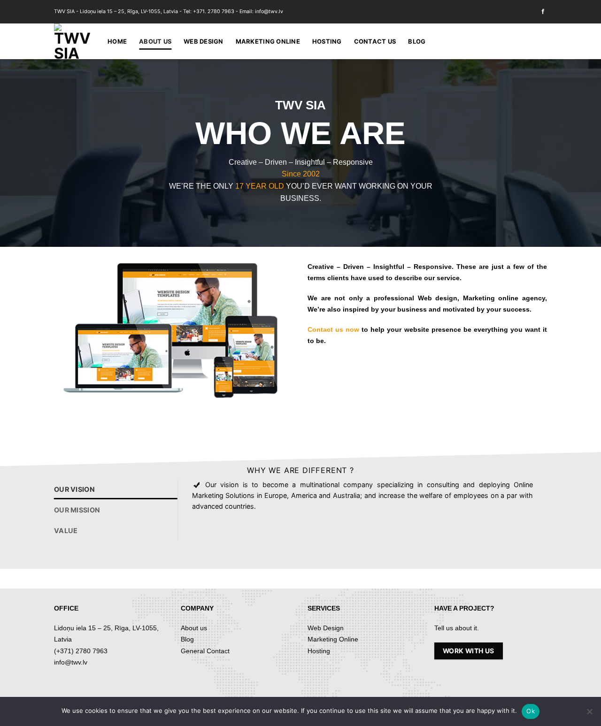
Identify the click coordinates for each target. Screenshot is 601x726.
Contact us (375, 41)
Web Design (326, 628)
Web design (203, 41)
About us (155, 41)
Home (117, 41)
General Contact (205, 651)
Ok (530, 711)
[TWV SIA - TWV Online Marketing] (73, 41)
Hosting (327, 41)
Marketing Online (333, 639)
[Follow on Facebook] (543, 12)
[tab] (115, 489)
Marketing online (268, 41)
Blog (416, 41)
